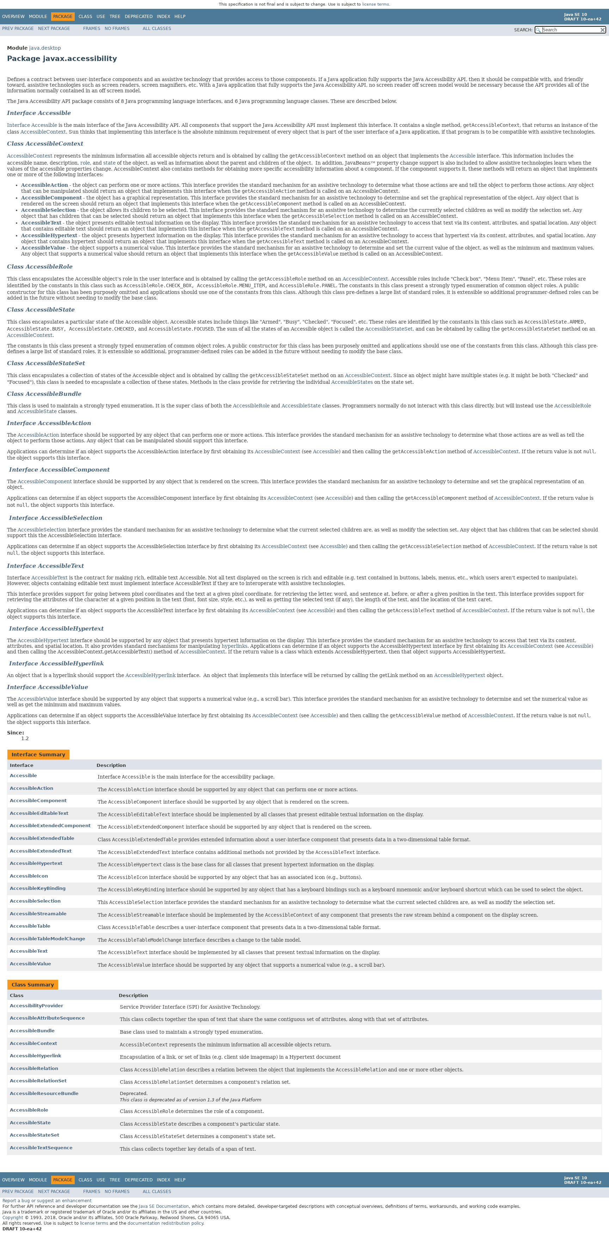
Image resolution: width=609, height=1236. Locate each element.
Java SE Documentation (164, 1206)
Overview (13, 16)
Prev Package (18, 28)
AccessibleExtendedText (41, 851)
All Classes (157, 28)
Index (163, 16)
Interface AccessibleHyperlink (55, 663)
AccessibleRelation (34, 1068)
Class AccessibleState (41, 309)
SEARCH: (523, 29)
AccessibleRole (251, 405)
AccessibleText (41, 223)
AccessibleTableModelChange (47, 938)
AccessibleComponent (51, 198)
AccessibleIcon (29, 876)
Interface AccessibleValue (47, 687)
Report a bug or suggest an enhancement (47, 1200)
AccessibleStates (352, 382)
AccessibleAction (44, 185)
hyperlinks (234, 646)
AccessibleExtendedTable (42, 838)
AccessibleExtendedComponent (50, 825)
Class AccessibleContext (45, 143)
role (85, 163)
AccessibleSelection (48, 210)
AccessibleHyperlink (150, 675)
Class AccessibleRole (40, 266)
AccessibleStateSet (389, 329)
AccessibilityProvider (36, 1005)
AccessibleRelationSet (38, 1080)
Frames (91, 28)
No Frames (117, 28)
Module (38, 16)
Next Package (54, 28)
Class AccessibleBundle (44, 394)
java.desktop (45, 48)
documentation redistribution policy (165, 1223)
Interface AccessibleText (45, 565)
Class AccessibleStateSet (46, 363)
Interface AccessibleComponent (58, 469)
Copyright (12, 1217)
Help (179, 16)
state (109, 163)
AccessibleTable (30, 926)
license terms (375, 4)
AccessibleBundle (32, 1030)
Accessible (462, 156)
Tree (115, 16)
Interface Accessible (39, 113)
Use (101, 16)
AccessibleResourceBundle (44, 1093)
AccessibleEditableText (39, 813)
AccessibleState (301, 405)
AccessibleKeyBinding (38, 888)
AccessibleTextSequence (41, 1147)
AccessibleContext (43, 132)
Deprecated (139, 16)
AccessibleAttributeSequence (47, 1018)
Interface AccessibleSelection (55, 518)
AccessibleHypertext (49, 235)
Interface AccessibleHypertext (56, 628)
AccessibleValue (43, 248)
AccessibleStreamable (38, 913)
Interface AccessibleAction (49, 423)
